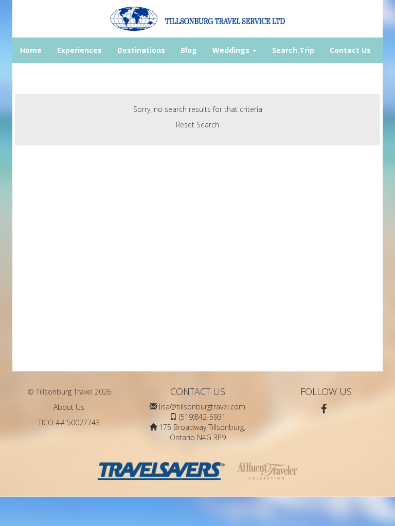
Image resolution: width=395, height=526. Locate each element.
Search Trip (293, 50)
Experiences (79, 50)
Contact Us (350, 50)
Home (31, 50)
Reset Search (197, 124)
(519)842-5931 (202, 417)
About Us (68, 407)
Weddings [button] (232, 50)
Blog (189, 50)
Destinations (141, 50)
